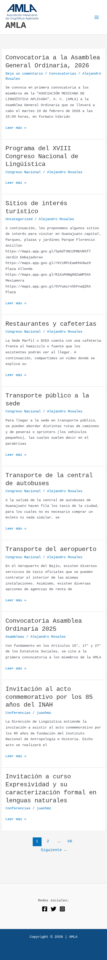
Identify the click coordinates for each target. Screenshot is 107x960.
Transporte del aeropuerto (50, 549)
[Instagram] (62, 909)
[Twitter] (53, 909)
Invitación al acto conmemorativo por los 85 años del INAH (49, 697)
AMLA (15, 25)
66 (70, 841)
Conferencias (17, 713)
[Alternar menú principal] (96, 17)
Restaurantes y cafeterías (50, 324)
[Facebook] (45, 909)
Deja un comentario (24, 74)
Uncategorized (18, 219)
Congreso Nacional (23, 172)
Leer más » (15, 127)
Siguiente (53, 850)
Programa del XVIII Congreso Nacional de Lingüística (41, 156)
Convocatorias (62, 74)
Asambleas (14, 637)
